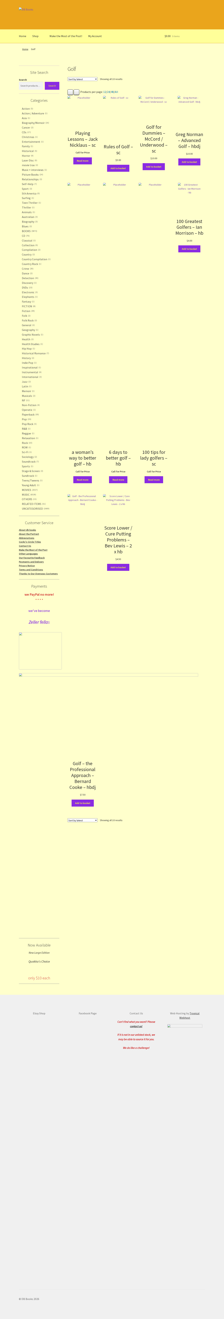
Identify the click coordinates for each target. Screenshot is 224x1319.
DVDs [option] (27, 287)
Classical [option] (28, 240)
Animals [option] (28, 212)
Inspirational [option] (31, 367)
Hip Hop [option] (28, 348)
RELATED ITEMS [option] (33, 504)
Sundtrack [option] (29, 475)
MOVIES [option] (29, 490)
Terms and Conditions (31, 569)
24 (108, 92)
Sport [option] (26, 188)
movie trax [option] (29, 165)
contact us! (136, 1026)
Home (22, 36)
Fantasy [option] (28, 301)
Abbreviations (26, 538)
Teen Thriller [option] (31, 202)
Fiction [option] (28, 311)
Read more (82, 160)
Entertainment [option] (32, 141)
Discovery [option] (29, 283)
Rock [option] (26, 443)
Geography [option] (30, 330)
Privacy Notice (27, 565)
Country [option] (28, 254)
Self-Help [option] (29, 184)
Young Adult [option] (30, 485)
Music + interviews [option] (34, 170)
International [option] (31, 377)
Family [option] (27, 146)
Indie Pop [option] (29, 362)
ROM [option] (26, 447)
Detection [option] (30, 278)
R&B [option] (26, 428)
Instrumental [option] (31, 372)
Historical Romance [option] (35, 353)
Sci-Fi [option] (26, 452)
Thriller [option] (28, 207)
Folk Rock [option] (29, 320)
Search (23, 79)
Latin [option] (26, 386)
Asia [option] (25, 118)
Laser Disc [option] (29, 160)
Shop (35, 36)
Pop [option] (26, 419)
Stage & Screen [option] (32, 471)
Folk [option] (26, 315)
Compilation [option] (31, 249)
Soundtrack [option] (30, 461)
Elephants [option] (29, 297)
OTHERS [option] (29, 499)
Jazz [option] (26, 381)
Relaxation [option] (30, 438)
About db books (27, 529)
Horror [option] (27, 155)
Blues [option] (26, 226)
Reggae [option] (28, 433)
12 (104, 92)
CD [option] (25, 235)
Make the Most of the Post (33, 549)
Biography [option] (29, 221)
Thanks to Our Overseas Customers (38, 573)
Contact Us (25, 545)
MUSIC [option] (28, 494)
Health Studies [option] (32, 344)
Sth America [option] (30, 193)
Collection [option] (29, 245)
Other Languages (28, 553)
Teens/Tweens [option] (32, 480)
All (116, 92)
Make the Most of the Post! (66, 36)
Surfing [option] (27, 198)
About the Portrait (29, 534)
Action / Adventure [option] (34, 113)
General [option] (28, 325)
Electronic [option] (29, 292)
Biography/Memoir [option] (35, 123)
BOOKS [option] (29, 231)
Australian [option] (29, 217)
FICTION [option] (28, 306)
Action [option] (27, 108)
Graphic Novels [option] (32, 334)
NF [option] (25, 400)
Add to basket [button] (118, 168)
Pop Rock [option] (29, 424)
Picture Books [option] (32, 174)
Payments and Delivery (31, 561)
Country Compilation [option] (36, 259)
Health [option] (27, 339)
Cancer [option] (27, 127)
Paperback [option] (30, 414)
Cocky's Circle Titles (30, 541)
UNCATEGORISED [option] (35, 508)
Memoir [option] (28, 391)
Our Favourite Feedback (32, 557)
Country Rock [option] (31, 264)
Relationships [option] (31, 179)
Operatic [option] (28, 410)
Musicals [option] (28, 396)
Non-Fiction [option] (30, 405)
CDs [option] (26, 132)
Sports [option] (27, 466)
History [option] (27, 358)
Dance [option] (27, 273)
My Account (95, 36)
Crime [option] (27, 268)
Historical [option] (29, 151)
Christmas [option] (29, 137)
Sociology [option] (29, 457)
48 (112, 92)
